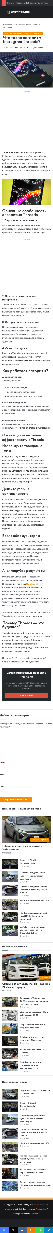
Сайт (2, 787)
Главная (8, 24)
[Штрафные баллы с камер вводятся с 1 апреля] (10, 1028)
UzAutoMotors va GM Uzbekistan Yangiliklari (23, 33)
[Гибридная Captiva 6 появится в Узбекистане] (10, 1094)
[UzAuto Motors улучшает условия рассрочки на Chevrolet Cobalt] (10, 930)
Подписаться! (26, 695)
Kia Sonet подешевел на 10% (34, 901)
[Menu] (3, 13)
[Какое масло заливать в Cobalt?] (10, 1053)
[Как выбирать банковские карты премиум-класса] (10, 1173)
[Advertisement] (26, 119)
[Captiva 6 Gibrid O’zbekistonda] (10, 864)
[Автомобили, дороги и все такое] (18, 12)
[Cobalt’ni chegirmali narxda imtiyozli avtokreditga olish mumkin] (10, 890)
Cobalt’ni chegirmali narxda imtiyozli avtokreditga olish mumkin (33, 890)
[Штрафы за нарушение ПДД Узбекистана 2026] (10, 1015)
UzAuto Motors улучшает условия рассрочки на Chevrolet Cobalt (32, 930)
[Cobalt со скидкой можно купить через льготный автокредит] (10, 876)
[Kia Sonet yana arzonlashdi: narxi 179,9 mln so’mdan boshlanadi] (10, 917)
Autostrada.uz (41, 1209)
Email (3, 775)
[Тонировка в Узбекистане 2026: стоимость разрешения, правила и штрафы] (10, 1002)
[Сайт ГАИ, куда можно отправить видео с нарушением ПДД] (10, 1066)
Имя (2, 763)
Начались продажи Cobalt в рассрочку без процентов (30, 3)
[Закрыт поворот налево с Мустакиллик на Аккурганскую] (10, 1186)
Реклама (36, 1214)
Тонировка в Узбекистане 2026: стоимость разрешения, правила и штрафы (35, 1001)
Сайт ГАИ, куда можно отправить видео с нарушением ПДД (31, 1065)
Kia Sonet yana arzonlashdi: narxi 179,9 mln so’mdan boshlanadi (33, 916)
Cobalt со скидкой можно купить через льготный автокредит (32, 876)
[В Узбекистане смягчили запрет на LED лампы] (10, 1041)
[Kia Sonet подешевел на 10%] (10, 904)
